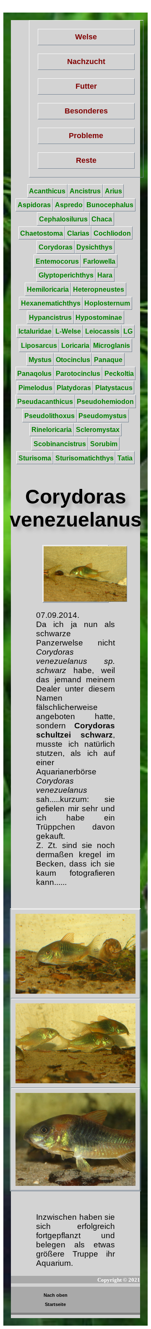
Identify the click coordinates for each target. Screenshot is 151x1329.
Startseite (55, 1304)
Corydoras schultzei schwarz (75, 730)
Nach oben (56, 1295)
